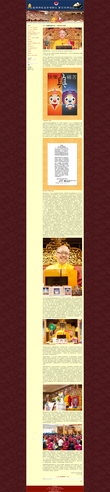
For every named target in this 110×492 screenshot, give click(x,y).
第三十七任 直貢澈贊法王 (33, 29)
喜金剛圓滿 (30, 41)
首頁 (27, 22)
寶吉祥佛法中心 (31, 46)
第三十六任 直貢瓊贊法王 (33, 27)
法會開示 (39, 22)
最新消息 (35, 22)
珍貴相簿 (29, 49)
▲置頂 (81, 481)
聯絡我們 (43, 22)
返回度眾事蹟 (62, 476)
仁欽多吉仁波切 (31, 31)
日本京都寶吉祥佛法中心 (32, 48)
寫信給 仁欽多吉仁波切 (32, 55)
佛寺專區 (31, 22)
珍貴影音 (29, 51)
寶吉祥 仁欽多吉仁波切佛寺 (33, 37)
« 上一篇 (57, 476)
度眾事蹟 (29, 53)
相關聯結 (48, 22)
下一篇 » (67, 476)
